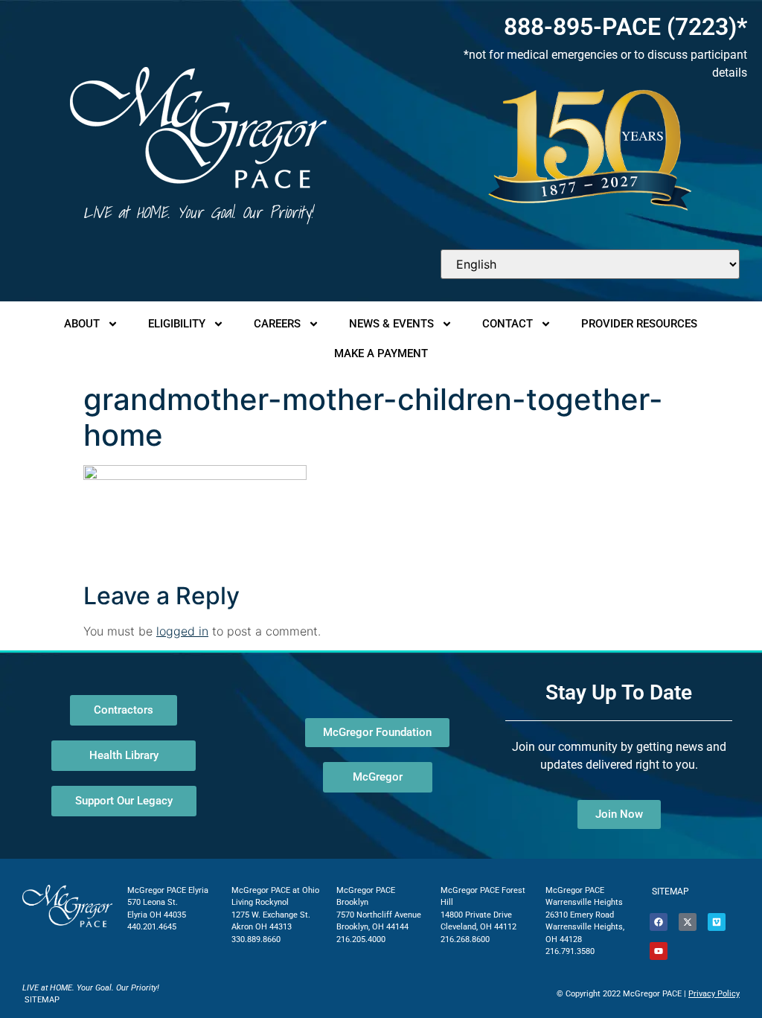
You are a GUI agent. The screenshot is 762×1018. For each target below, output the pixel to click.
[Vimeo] (717, 922)
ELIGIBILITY (176, 323)
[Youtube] (658, 951)
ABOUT (82, 323)
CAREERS (277, 323)
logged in (182, 631)
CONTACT (507, 323)
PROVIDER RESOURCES (639, 323)
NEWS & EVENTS (391, 323)
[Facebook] (658, 922)
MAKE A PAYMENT (381, 353)
